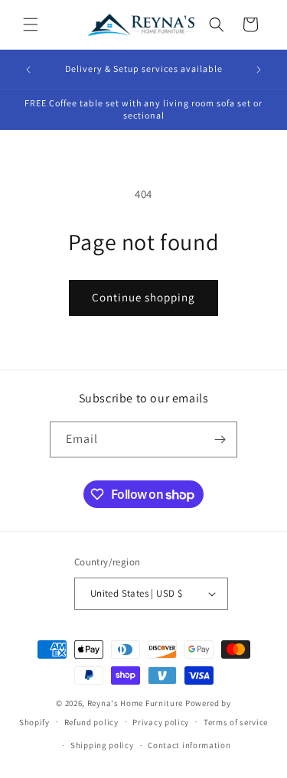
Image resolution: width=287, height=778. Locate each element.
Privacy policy (160, 722)
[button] (30, 24)
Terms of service (236, 722)
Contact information (189, 745)
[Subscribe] (219, 439)
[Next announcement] (259, 69)
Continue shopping (143, 297)
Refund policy (91, 722)
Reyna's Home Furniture (135, 703)
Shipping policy (102, 745)
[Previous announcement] (28, 69)
